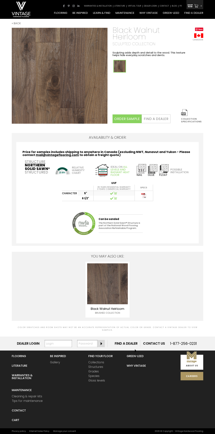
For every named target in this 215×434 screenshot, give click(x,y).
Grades (93, 371)
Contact (19, 410)
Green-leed (135, 356)
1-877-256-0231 (183, 343)
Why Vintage (136, 366)
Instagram (73, 5)
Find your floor (100, 356)
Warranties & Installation (22, 376)
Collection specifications (191, 120)
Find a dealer (156, 118)
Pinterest (68, 5)
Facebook (63, 5)
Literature (19, 366)
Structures (95, 367)
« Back (16, 23)
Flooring (19, 356)
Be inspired (58, 356)
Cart (15, 420)
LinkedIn (78, 5)
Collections (96, 362)
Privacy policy (19, 431)
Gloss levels (96, 380)
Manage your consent (64, 431)
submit (101, 343)
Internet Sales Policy (39, 431)
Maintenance (22, 390)
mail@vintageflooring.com (57, 155)
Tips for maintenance (27, 401)
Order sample (127, 118)
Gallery (55, 362)
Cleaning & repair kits (27, 396)
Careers (192, 376)
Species (93, 376)
